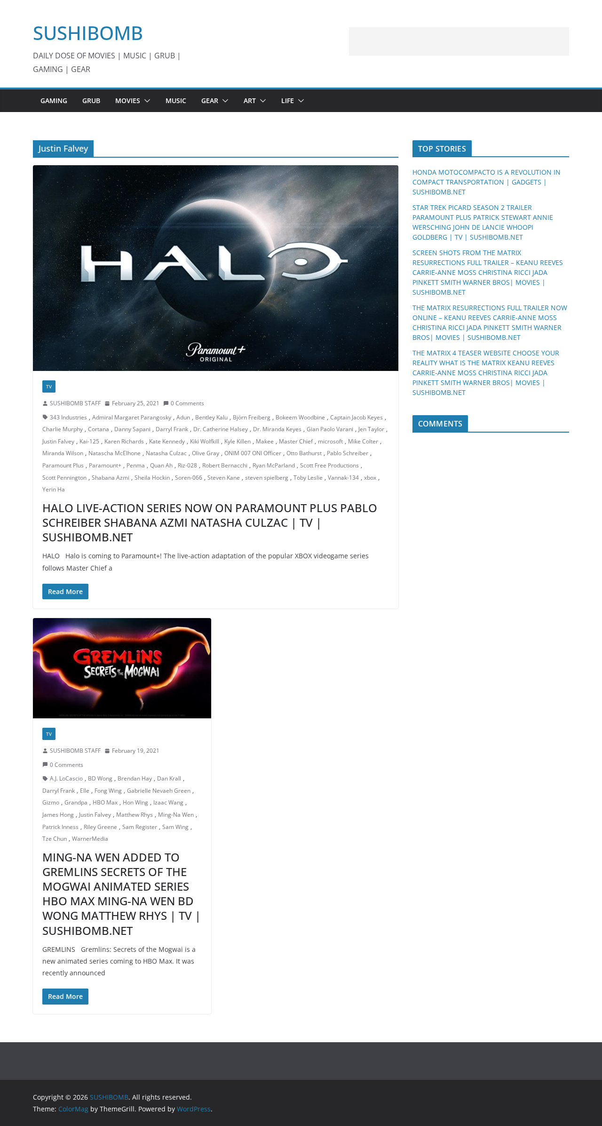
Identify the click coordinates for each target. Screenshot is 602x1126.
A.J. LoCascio (66, 778)
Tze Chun (54, 839)
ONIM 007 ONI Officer (252, 453)
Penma (136, 465)
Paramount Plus (63, 465)
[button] (145, 100)
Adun (183, 417)
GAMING (53, 100)
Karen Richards (124, 441)
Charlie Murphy (62, 429)
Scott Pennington (64, 478)
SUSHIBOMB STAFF (75, 403)
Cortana (98, 429)
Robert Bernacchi (224, 465)
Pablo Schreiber (347, 453)
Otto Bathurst (304, 453)
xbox (370, 478)
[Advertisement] (459, 41)
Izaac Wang (168, 802)
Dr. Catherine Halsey (220, 429)
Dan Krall (169, 778)
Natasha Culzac (166, 453)
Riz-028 (187, 465)
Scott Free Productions (329, 465)
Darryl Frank (172, 429)
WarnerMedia (90, 839)
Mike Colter (363, 441)
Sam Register (139, 827)
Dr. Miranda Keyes (277, 429)
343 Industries (68, 417)
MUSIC (176, 100)
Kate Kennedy (167, 441)
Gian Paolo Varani (330, 429)
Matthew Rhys (134, 815)
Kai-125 (89, 441)
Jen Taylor (371, 429)
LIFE (287, 100)
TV (49, 386)
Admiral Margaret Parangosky (131, 417)
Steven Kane (223, 478)
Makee (265, 441)
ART (250, 100)
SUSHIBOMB (88, 33)
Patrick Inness (60, 827)
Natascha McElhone (114, 453)
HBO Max (105, 802)
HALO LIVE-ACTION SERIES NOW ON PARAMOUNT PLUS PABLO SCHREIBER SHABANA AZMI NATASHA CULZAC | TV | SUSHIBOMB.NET (209, 522)
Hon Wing (135, 802)
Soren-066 (188, 478)
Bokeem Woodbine (300, 417)
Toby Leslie (308, 478)
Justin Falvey (58, 441)
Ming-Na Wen (176, 815)
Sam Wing (175, 827)
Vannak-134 (343, 478)
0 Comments (187, 403)
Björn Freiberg (251, 417)
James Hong (58, 815)
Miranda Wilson (62, 453)
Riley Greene (100, 827)
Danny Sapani (132, 429)
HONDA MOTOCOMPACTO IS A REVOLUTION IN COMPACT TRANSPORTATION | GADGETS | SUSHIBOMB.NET (486, 182)
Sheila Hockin (152, 478)
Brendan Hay (135, 778)
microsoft (330, 441)
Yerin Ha (53, 489)
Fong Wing (108, 791)
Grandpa (75, 802)
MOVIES (127, 100)
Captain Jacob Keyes (356, 417)
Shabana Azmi (110, 478)
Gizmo (50, 802)
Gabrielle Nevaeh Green (158, 791)
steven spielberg (266, 478)
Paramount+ (105, 465)
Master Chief (296, 441)
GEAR (209, 100)
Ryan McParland (274, 465)
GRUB (91, 100)
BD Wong (100, 778)
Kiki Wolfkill (204, 441)
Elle (84, 791)
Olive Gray (205, 453)
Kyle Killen (237, 441)
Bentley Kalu (211, 417)
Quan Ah (161, 465)
